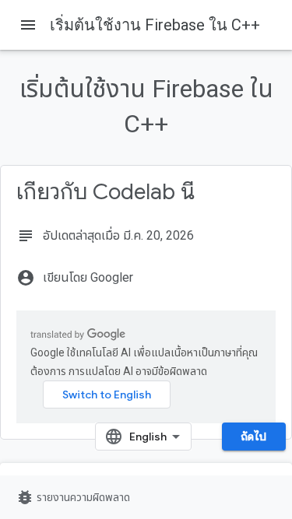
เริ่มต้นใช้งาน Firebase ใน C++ (155, 25)
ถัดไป (254, 437)
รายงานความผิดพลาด (73, 497)
